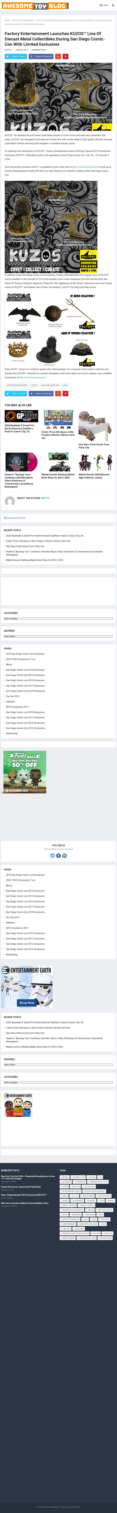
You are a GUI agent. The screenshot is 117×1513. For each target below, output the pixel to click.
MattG (8, 50)
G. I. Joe (75, 1196)
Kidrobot (91, 1201)
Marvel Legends (69, 1205)
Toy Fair (96, 1233)
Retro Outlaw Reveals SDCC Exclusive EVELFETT (24, 1195)
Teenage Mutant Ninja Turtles (75, 1233)
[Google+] (58, 56)
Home (7, 20)
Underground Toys (87, 1238)
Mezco (65, 1215)
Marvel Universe (87, 1205)
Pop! (94, 1219)
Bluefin (92, 1177)
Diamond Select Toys (99, 1182)
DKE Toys (76, 1187)
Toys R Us (108, 1233)
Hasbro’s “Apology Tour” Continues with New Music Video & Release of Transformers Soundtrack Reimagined (19, 480)
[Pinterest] (65, 56)
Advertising (11, 733)
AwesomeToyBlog (50, 1507)
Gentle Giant (88, 1196)
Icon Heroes (78, 1201)
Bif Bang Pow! (79, 1177)
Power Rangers (68, 1224)
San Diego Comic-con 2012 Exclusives (25, 723)
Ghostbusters (104, 1196)
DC (101, 1177)
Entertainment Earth (71, 1191)
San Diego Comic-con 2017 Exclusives (25, 685)
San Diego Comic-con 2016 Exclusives (25, 680)
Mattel (91, 1210)
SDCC (65, 385)
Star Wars (79, 1229)
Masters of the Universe (72, 1210)
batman (65, 1177)
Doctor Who (89, 1187)
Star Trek (66, 1229)
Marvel (111, 1201)
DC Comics (66, 1182)
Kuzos (34, 385)
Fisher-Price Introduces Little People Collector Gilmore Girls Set (58, 435)
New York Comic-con (70, 1219)
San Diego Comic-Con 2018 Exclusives (25, 691)
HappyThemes (74, 1507)
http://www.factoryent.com (85, 167)
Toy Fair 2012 (13, 696)
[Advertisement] (58, 820)
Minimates (76, 1215)
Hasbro (65, 1201)
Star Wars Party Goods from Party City (25, 546)
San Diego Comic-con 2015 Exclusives (25, 675)
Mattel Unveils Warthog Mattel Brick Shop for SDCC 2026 (34, 560)
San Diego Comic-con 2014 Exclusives (25, 670)
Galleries (10, 701)
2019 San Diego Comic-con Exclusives (25, 653)
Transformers (68, 1238)
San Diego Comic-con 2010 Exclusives (25, 712)
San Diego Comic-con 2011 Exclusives (25, 717)
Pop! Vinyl (105, 1219)
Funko (64, 1196)
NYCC (86, 1219)
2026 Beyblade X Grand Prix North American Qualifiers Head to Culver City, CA (19, 428)
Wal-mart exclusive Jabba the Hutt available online (24, 1203)
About (9, 664)
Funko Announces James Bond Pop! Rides (21, 1187)
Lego (102, 1201)
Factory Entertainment (23, 20)
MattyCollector (105, 1210)
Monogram (89, 1215)
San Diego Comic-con (50, 385)
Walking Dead (106, 1238)
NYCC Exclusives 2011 (17, 707)
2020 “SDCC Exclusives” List (20, 659)
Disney (65, 1187)
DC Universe (80, 1182)
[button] (104, 5)
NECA (101, 1215)
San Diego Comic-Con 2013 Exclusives (25, 728)
